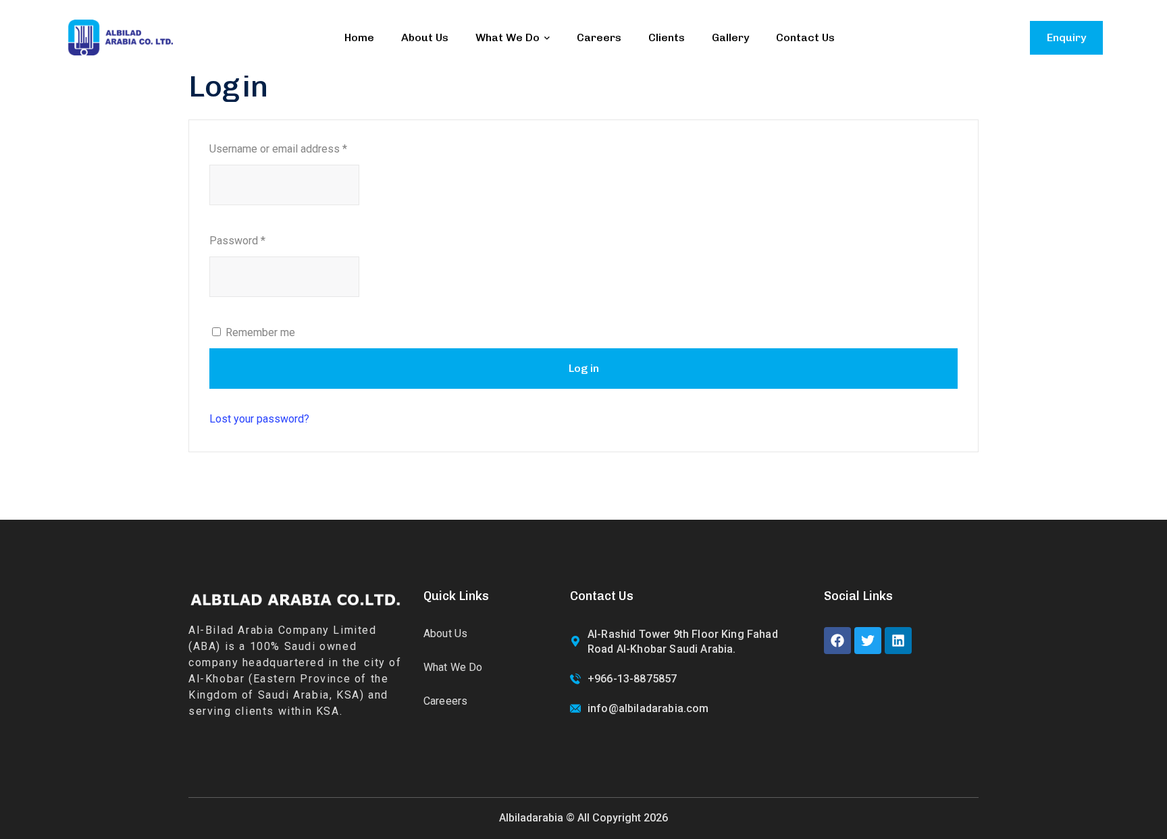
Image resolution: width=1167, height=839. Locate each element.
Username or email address (278, 148)
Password (237, 240)
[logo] (120, 36)
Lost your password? (259, 418)
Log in (584, 368)
